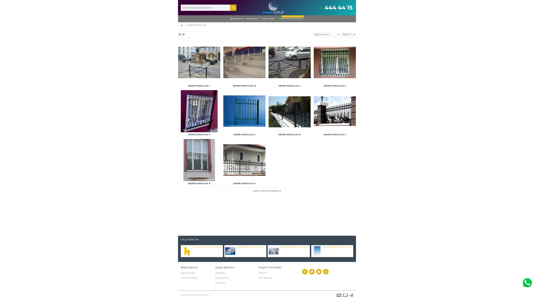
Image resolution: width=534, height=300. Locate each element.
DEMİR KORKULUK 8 (199, 183)
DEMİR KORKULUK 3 (335, 85)
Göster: (345, 34)
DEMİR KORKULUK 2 (290, 85)
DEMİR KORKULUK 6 (289, 134)
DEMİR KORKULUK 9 (244, 183)
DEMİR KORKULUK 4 (199, 134)
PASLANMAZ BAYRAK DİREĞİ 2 (294, 247)
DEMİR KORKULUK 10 (244, 85)
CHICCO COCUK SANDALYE (207, 247)
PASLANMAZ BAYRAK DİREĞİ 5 (250, 247)
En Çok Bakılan (190, 239)
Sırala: (317, 34)
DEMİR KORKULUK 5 (244, 134)
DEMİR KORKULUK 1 (199, 85)
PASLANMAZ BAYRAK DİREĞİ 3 (337, 247)
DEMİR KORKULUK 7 (335, 134)
